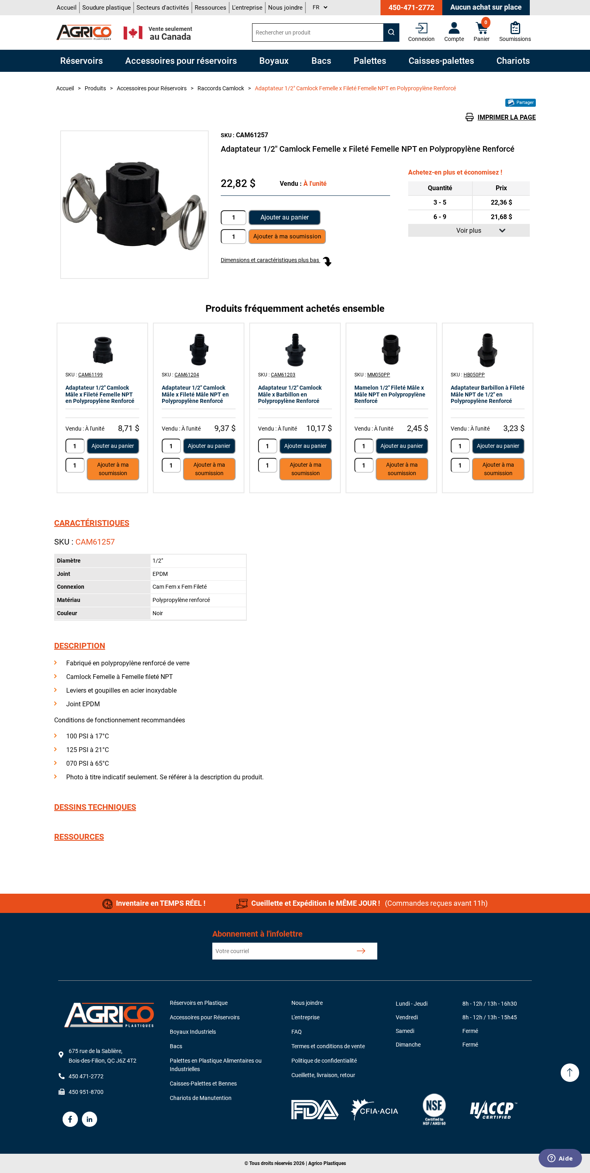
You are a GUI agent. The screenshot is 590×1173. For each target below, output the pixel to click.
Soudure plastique (106, 7)
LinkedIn (89, 1119)
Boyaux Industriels (193, 1032)
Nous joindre (285, 7)
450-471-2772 (411, 7)
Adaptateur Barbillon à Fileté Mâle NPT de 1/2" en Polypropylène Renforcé (488, 394)
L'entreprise (247, 7)
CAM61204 (187, 375)
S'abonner (361, 951)
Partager (524, 102)
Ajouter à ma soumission (113, 468)
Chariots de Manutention (201, 1098)
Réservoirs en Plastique (199, 1003)
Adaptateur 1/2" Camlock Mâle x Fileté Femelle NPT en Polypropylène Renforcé (99, 394)
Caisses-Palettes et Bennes (203, 1083)
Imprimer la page (507, 117)
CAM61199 (90, 375)
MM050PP (378, 375)
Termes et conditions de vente (328, 1046)
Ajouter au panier (284, 217)
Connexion (421, 39)
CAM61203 (283, 375)
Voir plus (468, 230)
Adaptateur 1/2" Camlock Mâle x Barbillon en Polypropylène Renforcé (289, 394)
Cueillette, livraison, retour (323, 1075)
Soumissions (515, 39)
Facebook (70, 1119)
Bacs (176, 1046)
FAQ (296, 1032)
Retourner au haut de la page (570, 1073)
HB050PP (474, 375)
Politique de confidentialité (324, 1060)
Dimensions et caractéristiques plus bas (270, 260)
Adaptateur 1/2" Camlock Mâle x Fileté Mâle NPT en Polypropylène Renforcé (195, 394)
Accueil (67, 7)
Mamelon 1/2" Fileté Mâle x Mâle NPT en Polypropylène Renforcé (389, 394)
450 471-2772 (86, 1076)
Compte (454, 39)
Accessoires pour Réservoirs (205, 1017)
